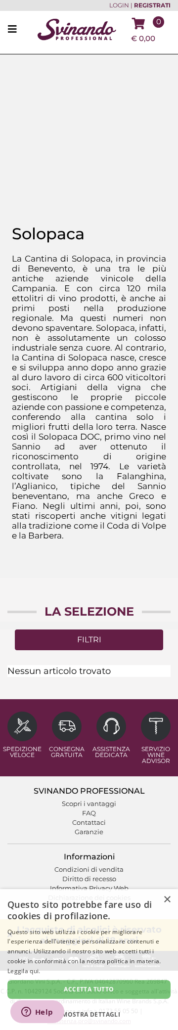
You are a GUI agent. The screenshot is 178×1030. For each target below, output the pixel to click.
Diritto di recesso (89, 879)
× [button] (167, 899)
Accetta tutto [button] (89, 989)
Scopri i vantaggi (89, 803)
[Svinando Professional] (76, 29)
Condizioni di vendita (89, 869)
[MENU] (15, 30)
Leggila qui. (24, 971)
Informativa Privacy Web (89, 888)
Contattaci (89, 822)
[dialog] (89, 959)
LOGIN (119, 5)
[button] (89, 1014)
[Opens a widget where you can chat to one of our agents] (37, 1012)
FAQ (89, 813)
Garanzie (89, 832)
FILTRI (89, 639)
